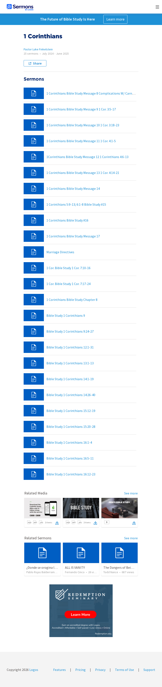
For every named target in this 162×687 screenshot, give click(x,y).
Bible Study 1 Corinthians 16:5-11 (70, 458)
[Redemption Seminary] (81, 610)
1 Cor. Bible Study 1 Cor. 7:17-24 (68, 284)
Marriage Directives (60, 252)
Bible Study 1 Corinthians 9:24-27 (70, 331)
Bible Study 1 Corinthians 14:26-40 (70, 395)
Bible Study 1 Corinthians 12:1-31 (70, 347)
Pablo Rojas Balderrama (41, 572)
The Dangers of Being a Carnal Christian (132, 567)
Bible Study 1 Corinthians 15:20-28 (70, 426)
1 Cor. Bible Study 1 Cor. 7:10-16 (68, 268)
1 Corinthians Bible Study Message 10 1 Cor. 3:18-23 (82, 125)
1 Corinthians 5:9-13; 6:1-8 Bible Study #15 (76, 204)
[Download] (57, 523)
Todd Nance (110, 572)
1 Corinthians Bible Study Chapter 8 (71, 299)
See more (131, 493)
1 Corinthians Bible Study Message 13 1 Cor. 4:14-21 (82, 173)
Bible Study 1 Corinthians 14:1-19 (70, 379)
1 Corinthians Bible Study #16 (67, 220)
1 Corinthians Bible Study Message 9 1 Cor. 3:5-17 (81, 109)
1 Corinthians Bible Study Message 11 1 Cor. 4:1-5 (81, 141)
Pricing (80, 670)
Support (149, 670)
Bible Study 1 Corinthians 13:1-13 (70, 363)
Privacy (100, 670)
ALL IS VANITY (75, 567)
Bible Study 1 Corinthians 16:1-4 (69, 442)
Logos (33, 670)
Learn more (115, 19)
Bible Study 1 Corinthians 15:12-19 (70, 411)
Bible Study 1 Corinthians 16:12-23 (70, 474)
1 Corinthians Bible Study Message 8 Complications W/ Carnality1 (93, 93)
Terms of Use (124, 670)
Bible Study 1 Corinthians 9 (65, 315)
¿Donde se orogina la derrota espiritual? (55, 567)
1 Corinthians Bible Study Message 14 (73, 188)
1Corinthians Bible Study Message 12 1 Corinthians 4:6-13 (87, 157)
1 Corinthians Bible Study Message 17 (73, 236)
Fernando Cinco (75, 572)
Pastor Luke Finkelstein (38, 49)
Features (59, 670)
